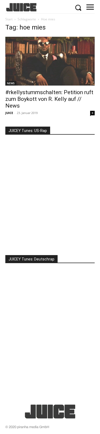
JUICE (9, 113)
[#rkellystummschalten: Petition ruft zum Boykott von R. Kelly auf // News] (50, 61)
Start (9, 19)
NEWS (11, 83)
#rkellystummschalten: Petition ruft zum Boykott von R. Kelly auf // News (49, 99)
